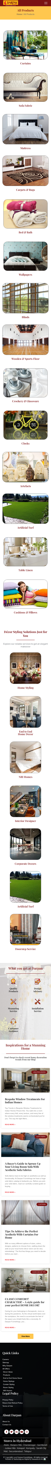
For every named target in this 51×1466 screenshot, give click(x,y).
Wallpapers (25, 274)
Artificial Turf (25, 527)
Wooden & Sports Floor (26, 358)
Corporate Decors (25, 863)
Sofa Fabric (25, 105)
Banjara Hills (16, 1445)
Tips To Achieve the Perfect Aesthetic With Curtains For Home (21, 1234)
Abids (6, 1445)
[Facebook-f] (6, 1432)
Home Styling (26, 687)
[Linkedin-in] (16, 1432)
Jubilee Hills (10, 1448)
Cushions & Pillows (25, 612)
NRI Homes (25, 777)
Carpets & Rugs (25, 189)
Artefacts (25, 486)
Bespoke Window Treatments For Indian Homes (25, 1100)
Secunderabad (16, 1451)
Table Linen (25, 570)
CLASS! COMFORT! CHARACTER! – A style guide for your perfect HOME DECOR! (24, 1302)
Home (19, 14)
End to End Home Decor (25, 733)
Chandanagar (29, 1445)
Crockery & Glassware (25, 401)
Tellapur (28, 1451)
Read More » (10, 1124)
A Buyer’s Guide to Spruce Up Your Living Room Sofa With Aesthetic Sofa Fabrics (22, 1166)
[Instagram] (27, 1432)
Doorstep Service (25, 949)
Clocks (26, 443)
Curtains (25, 63)
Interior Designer (25, 821)
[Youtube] (21, 1432)
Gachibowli (42, 1445)
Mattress (25, 148)
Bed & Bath (25, 232)
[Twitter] (11, 1432)
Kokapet (21, 1448)
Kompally (30, 1448)
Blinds (25, 317)
